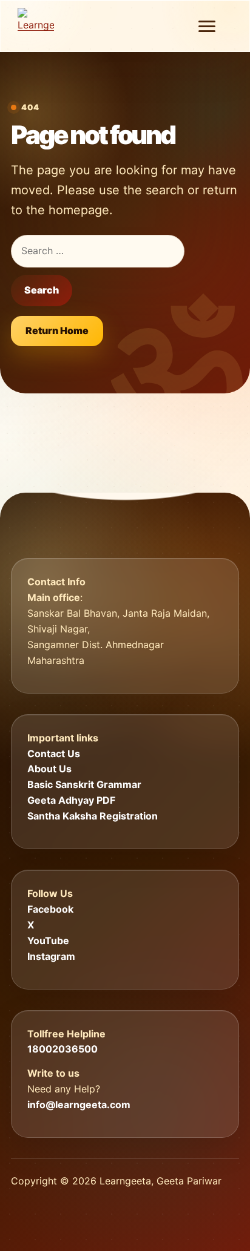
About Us (49, 769)
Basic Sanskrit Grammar (84, 784)
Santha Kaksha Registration (92, 816)
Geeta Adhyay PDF (71, 800)
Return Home (57, 330)
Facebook (50, 909)
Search (41, 290)
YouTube (48, 940)
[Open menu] (206, 26)
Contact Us (53, 753)
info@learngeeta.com (78, 1104)
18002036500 (62, 1049)
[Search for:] (97, 251)
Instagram (51, 956)
